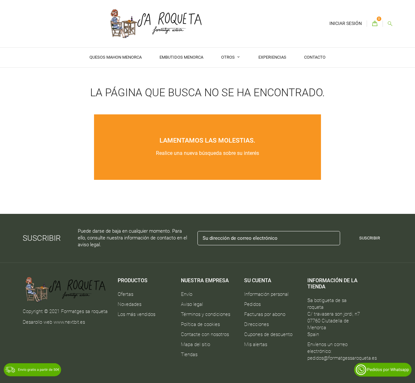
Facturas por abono (264, 314)
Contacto (315, 57)
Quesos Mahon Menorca (115, 57)
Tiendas (189, 354)
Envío (186, 294)
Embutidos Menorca (181, 57)
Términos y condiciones (205, 314)
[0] (375, 23)
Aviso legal (192, 304)
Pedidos (252, 304)
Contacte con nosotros (205, 334)
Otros (228, 57)
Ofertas (125, 294)
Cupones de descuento (268, 334)
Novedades (129, 304)
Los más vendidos (136, 314)
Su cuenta (257, 280)
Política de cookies (200, 324)
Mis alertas (255, 344)
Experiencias (272, 57)
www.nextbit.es (69, 322)
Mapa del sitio (195, 344)
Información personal (266, 294)
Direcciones (256, 324)
